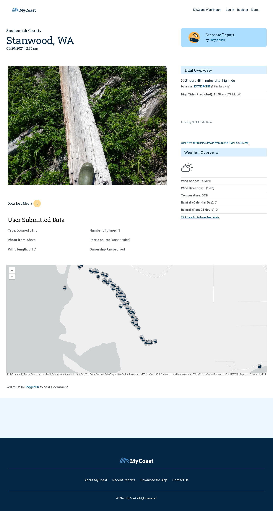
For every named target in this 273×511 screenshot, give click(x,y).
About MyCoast (95, 480)
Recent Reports (123, 480)
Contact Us (180, 480)
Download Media (20, 203)
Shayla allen (217, 40)
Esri (264, 374)
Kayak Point (202, 86)
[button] (222, 9)
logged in (32, 387)
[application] (136, 320)
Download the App (154, 480)
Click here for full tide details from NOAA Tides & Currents (214, 142)
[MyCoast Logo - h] (24, 10)
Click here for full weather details (200, 217)
